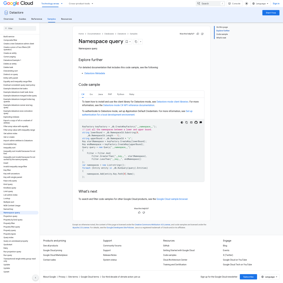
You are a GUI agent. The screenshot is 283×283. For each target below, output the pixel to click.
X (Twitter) (228, 255)
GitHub (166, 245)
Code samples (169, 255)
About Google (49, 277)
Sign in (276, 3)
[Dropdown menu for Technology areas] (62, 3)
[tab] (83, 94)
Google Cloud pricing (52, 250)
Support (107, 250)
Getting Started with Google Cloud (179, 250)
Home (81, 34)
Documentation (94, 34)
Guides (22, 19)
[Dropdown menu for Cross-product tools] (93, 3)
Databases (109, 34)
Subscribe (248, 276)
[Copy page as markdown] (136, 41)
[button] (83, 94)
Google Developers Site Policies (120, 227)
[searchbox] (20, 28)
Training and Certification (174, 264)
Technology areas (50, 3)
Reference (36, 19)
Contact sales (49, 260)
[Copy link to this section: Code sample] (103, 85)
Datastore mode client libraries (172, 101)
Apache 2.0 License (81, 227)
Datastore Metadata (94, 73)
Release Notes (110, 255)
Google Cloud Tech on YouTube (237, 264)
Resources (66, 19)
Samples (51, 19)
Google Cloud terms (90, 277)
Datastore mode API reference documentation (128, 105)
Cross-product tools (79, 3)
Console (236, 3)
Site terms (73, 277)
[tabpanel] (141, 141)
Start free (271, 12)
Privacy (62, 277)
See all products (50, 245)
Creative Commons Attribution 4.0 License (152, 224)
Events (226, 250)
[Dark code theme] (182, 122)
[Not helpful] (202, 34)
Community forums (112, 245)
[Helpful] (198, 34)
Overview (8, 19)
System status (110, 260)
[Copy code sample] (186, 122)
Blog (225, 245)
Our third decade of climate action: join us (121, 277)
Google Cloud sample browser (172, 199)
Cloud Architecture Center (175, 260)
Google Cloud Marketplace (55, 255)
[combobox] (210, 3)
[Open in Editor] (191, 122)
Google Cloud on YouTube (235, 260)
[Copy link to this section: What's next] (100, 191)
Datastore (16, 12)
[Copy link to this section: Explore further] (106, 60)
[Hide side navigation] (35, 278)
